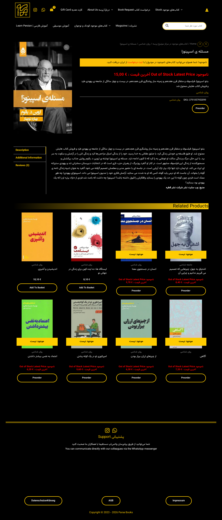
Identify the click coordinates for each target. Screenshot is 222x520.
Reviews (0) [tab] (22, 166)
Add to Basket (37, 288)
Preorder (200, 108)
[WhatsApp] (43, 10)
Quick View (37, 258)
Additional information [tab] (29, 158)
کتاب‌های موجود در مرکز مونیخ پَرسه (170, 44)
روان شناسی (144, 44)
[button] (111, 10)
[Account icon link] (207, 10)
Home (193, 44)
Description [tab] (22, 150)
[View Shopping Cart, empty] (52, 10)
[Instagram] (35, 10)
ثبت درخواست (135, 62)
